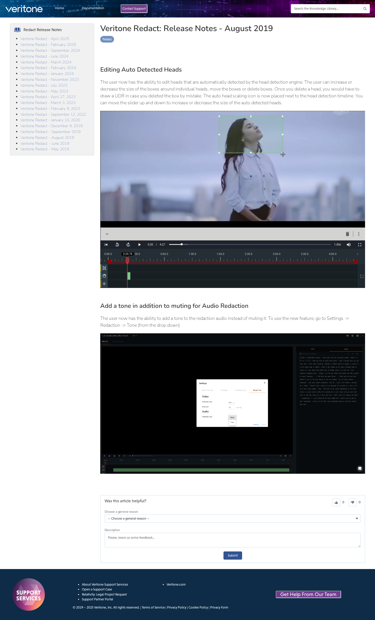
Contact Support (134, 8)
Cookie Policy (198, 607)
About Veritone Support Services (105, 584)
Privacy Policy (176, 607)
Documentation (93, 8)
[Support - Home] (24, 8)
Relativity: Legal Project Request (104, 594)
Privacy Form (219, 607)
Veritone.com (176, 584)
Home (59, 8)
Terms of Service (153, 607)
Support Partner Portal (97, 599)
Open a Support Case (97, 589)
